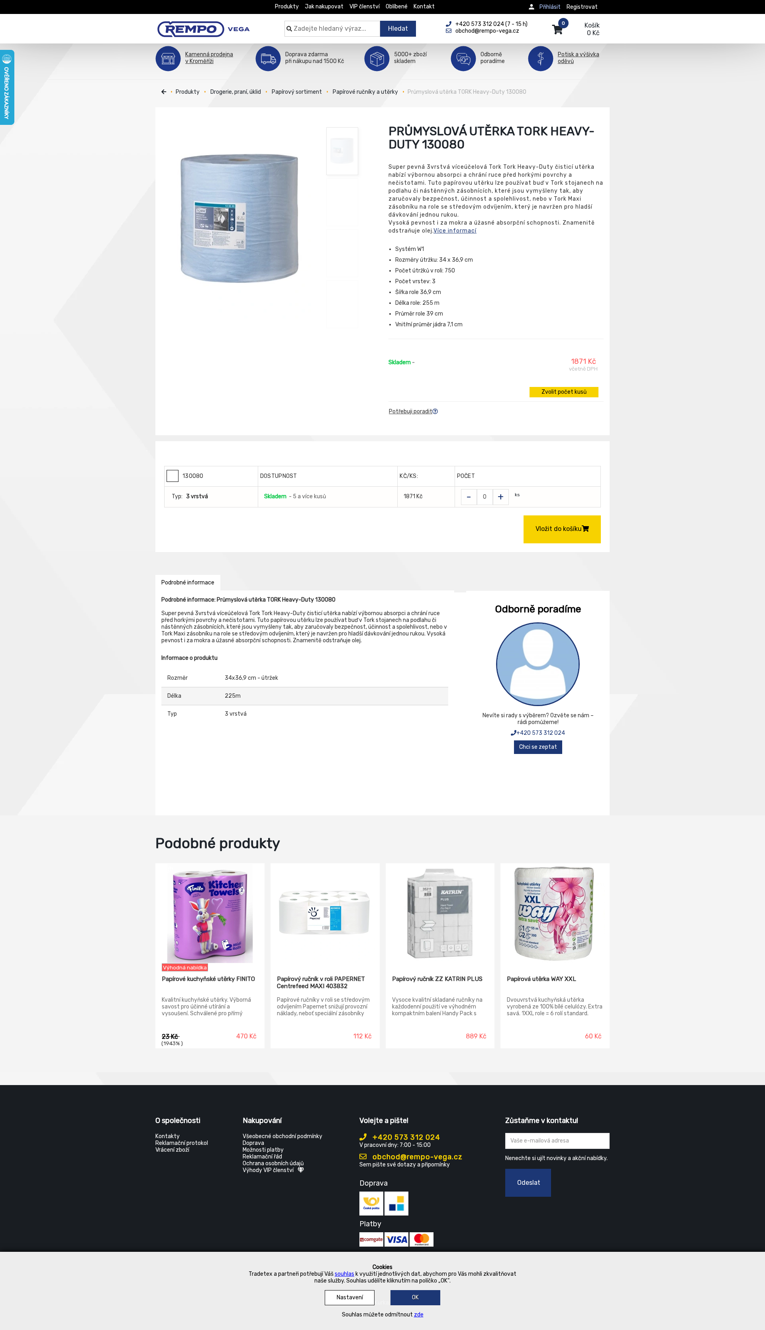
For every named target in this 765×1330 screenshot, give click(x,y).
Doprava (253, 1143)
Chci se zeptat (538, 747)
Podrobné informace (187, 582)
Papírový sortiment (297, 92)
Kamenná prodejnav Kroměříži (209, 58)
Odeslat (528, 1182)
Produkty (287, 6)
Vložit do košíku (559, 529)
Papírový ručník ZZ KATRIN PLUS (437, 979)
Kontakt (424, 6)
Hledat (398, 28)
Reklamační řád (262, 1156)
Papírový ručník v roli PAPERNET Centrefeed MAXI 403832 (321, 982)
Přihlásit (550, 7)
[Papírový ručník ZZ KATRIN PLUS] (440, 913)
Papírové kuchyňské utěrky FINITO (208, 979)
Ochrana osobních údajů (273, 1163)
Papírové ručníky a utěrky (365, 92)
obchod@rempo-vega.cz (417, 1156)
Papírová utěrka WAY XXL (541, 979)
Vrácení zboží (172, 1149)
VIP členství (364, 6)
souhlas (344, 1274)
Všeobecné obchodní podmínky (282, 1136)
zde (419, 1314)
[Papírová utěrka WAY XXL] (555, 913)
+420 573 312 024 (540, 733)
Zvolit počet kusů (563, 392)
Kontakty (167, 1136)
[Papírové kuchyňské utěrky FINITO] (210, 913)
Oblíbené (397, 6)
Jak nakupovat (324, 6)
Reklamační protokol (181, 1143)
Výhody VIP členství (268, 1170)
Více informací (455, 230)
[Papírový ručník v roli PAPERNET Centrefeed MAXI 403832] (325, 913)
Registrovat (582, 7)
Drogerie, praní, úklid (235, 92)
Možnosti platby (263, 1149)
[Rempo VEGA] (203, 25)
